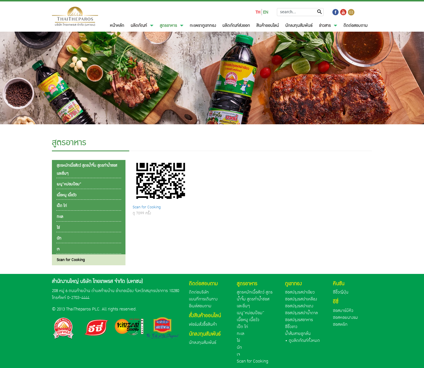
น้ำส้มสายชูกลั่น (298, 333)
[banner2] (96, 328)
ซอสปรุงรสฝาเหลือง (301, 299)
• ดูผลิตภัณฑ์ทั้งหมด (302, 340)
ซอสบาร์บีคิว (343, 310)
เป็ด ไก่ (242, 326)
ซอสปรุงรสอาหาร (299, 319)
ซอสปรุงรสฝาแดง (299, 306)
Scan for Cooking (147, 207)
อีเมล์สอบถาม (200, 306)
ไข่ (238, 340)
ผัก (239, 347)
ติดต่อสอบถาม (356, 25)
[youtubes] (343, 12)
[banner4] (162, 328)
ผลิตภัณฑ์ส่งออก (236, 25)
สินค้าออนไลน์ (267, 25)
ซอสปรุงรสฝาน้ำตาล (301, 313)
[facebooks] (335, 12)
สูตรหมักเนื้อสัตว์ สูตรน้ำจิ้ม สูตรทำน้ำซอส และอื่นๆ (255, 299)
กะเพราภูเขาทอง (203, 25)
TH (258, 12)
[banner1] (64, 328)
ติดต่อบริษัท (199, 292)
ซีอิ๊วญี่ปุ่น (340, 292)
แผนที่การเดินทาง (203, 299)
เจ (238, 354)
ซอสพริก (340, 324)
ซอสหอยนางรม (345, 317)
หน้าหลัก (118, 25)
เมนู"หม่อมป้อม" (250, 313)
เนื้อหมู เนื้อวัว (248, 319)
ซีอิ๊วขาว (291, 326)
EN (265, 12)
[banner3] (129, 327)
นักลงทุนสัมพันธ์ (299, 25)
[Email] (351, 12)
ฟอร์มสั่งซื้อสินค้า (203, 324)
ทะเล (240, 333)
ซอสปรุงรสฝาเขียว (300, 292)
